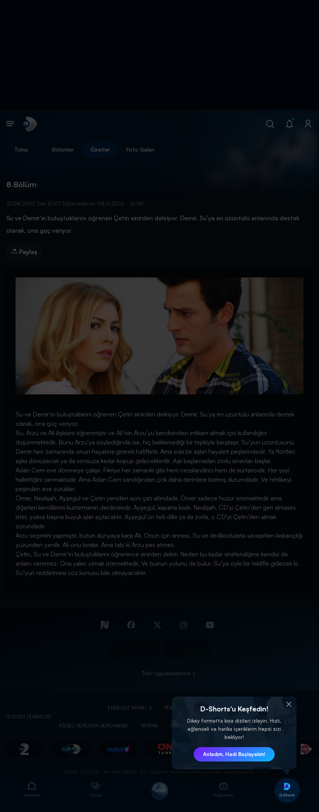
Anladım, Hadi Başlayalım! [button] (234, 754)
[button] (288, 704)
